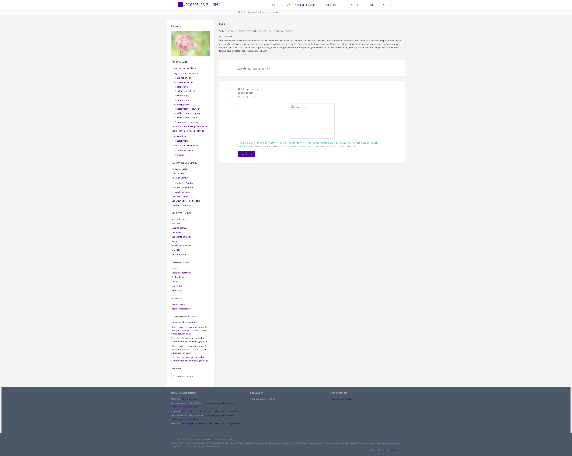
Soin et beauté (178, 304)
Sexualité (175, 250)
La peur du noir (245, 93)
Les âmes (176, 232)
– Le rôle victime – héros (185, 117)
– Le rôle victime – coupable (187, 113)
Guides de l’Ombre (180, 277)
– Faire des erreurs (183, 78)
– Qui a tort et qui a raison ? (187, 73)
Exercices (175, 223)
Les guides (176, 286)
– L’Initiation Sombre (183, 183)
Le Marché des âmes (181, 192)
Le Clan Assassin (179, 169)
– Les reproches (181, 104)
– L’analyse (179, 155)
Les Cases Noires (179, 196)
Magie (174, 241)
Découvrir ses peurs (251, 89)
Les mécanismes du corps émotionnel (189, 126)
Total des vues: (257, 399)
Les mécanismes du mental (184, 145)
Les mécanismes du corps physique (188, 131)
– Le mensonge (181, 95)
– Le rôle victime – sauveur (186, 108)
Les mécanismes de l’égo (183, 68)
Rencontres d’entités (181, 245)
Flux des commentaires (341, 399)
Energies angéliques (181, 272)
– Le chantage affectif (184, 91)
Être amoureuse (190, 322)
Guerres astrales (179, 228)
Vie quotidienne (178, 254)
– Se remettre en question (186, 122)
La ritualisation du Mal (182, 187)
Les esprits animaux (181, 237)
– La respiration (181, 140)
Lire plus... (352, 146)
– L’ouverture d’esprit (184, 82)
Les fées (175, 281)
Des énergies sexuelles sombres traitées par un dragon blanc (189, 330)
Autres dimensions (180, 219)
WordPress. (395, 449)
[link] (385, 4)
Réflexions (176, 290)
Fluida (384, 449)
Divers (174, 268)
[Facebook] (392, 4)
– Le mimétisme (181, 100)
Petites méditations (181, 308)
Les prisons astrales (181, 205)
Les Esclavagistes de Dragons (185, 200)
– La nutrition (180, 136)
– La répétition (181, 86)
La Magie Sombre (179, 177)
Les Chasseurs (178, 173)
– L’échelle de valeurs (184, 150)
